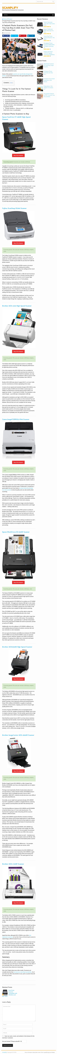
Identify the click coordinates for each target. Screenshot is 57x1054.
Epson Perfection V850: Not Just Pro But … (49, 31)
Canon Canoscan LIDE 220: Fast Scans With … (49, 24)
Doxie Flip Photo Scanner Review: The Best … (49, 38)
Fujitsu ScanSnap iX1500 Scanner (14, 208)
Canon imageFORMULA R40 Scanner (15, 419)
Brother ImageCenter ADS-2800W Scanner (18, 735)
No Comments (7, 33)
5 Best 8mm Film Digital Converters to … (48, 88)
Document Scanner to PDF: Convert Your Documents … (49, 95)
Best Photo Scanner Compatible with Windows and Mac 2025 (9, 993)
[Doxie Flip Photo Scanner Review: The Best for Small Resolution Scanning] (40, 38)
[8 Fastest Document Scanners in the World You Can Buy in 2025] (40, 81)
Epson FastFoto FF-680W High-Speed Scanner (16, 118)
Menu (6, 15)
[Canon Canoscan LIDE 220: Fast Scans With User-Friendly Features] (40, 24)
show (11, 82)
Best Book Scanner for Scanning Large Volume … (49, 65)
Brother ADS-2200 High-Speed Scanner (17, 306)
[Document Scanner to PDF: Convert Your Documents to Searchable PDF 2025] (40, 96)
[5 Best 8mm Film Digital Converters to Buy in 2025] (40, 88)
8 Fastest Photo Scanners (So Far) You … (48, 73)
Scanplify (10, 7)
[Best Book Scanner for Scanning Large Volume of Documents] (40, 66)
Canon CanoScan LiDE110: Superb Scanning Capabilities (49, 53)
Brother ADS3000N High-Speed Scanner (17, 647)
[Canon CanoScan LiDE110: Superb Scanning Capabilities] (40, 54)
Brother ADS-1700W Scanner (13, 864)
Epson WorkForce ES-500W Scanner (16, 532)
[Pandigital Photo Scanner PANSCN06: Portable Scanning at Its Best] (40, 45)
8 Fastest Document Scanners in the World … (49, 80)
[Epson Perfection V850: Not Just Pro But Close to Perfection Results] (40, 31)
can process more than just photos (23, 972)
